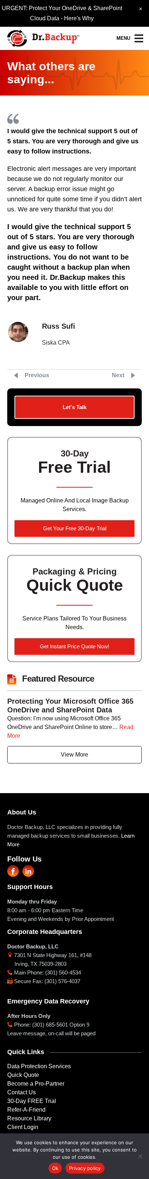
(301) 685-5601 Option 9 (60, 1025)
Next (118, 375)
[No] (140, 1156)
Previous (37, 375)
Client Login (22, 1127)
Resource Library (29, 1118)
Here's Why (79, 18)
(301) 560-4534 (63, 972)
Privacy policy (85, 1168)
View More (74, 754)
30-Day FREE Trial (31, 1101)
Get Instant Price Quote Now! (74, 646)
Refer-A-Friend (26, 1110)
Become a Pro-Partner (35, 1084)
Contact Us (21, 1092)
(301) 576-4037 (62, 981)
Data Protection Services (39, 1066)
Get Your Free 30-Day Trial (74, 528)
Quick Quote (23, 1075)
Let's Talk (74, 407)
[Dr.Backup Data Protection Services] (43, 36)
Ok (55, 1168)
